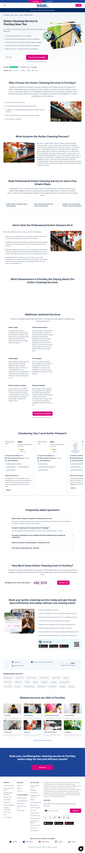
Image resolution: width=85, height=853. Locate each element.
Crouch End (7, 686)
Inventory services (35, 807)
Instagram (63, 817)
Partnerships (6, 812)
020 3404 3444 (18, 665)
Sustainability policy (22, 800)
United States (45, 841)
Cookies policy (21, 810)
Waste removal (34, 805)
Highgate (44, 682)
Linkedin (68, 817)
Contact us (20, 791)
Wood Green (41, 686)
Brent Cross (7, 682)
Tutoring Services (35, 825)
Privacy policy (21, 803)
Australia (14, 841)
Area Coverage (7, 817)
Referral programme (8, 805)
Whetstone (18, 682)
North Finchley (31, 678)
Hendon (66, 678)
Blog (4, 814)
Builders (32, 799)
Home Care (33, 828)
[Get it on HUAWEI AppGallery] (64, 646)
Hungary (60, 841)
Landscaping (33, 792)
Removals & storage (35, 802)
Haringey (62, 686)
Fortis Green (19, 678)
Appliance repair (34, 813)
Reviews (19, 788)
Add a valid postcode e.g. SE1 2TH (13, 65)
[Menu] (4, 5)
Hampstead (52, 686)
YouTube (59, 817)
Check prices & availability (42, 413)
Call (79, 5)
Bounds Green (64, 682)
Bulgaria (73, 841)
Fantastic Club (7, 797)
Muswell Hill (56, 678)
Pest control (33, 810)
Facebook (45, 817)
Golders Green (44, 678)
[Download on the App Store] (43, 646)
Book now (42, 767)
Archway (71, 686)
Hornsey (17, 686)
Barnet (28, 682)
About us (19, 785)
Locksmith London (35, 815)
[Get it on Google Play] (53, 646)
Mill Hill (35, 682)
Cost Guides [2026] (8, 785)
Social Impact (7, 802)
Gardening (6, 15)
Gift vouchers (7, 799)
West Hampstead (29, 686)
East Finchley (8, 678)
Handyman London (35, 818)
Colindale (53, 682)
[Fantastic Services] (42, 5)
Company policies (22, 798)
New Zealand (29, 841)
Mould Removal (34, 830)
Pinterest (54, 817)
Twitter (50, 817)
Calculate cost (63, 583)
